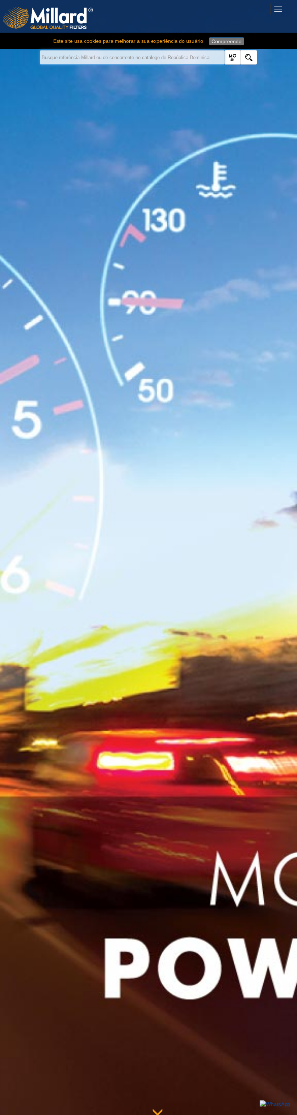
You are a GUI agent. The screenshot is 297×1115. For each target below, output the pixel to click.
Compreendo (227, 41)
